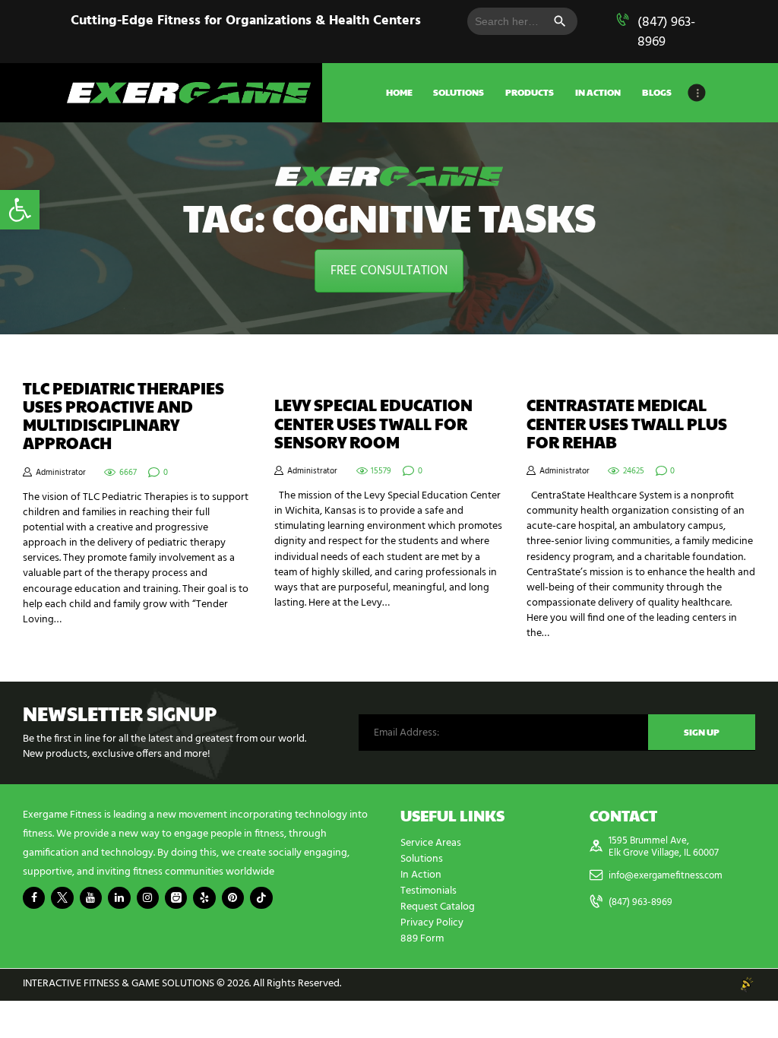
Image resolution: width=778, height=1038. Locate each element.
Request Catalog (437, 907)
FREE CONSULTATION (389, 271)
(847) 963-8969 (666, 32)
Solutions (421, 859)
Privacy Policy (431, 923)
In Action (420, 875)
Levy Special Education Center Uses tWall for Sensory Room (373, 423)
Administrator (60, 472)
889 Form (422, 939)
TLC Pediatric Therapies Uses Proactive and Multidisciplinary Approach (123, 416)
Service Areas (430, 843)
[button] (20, 209)
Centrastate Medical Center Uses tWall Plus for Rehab (627, 423)
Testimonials (428, 891)
